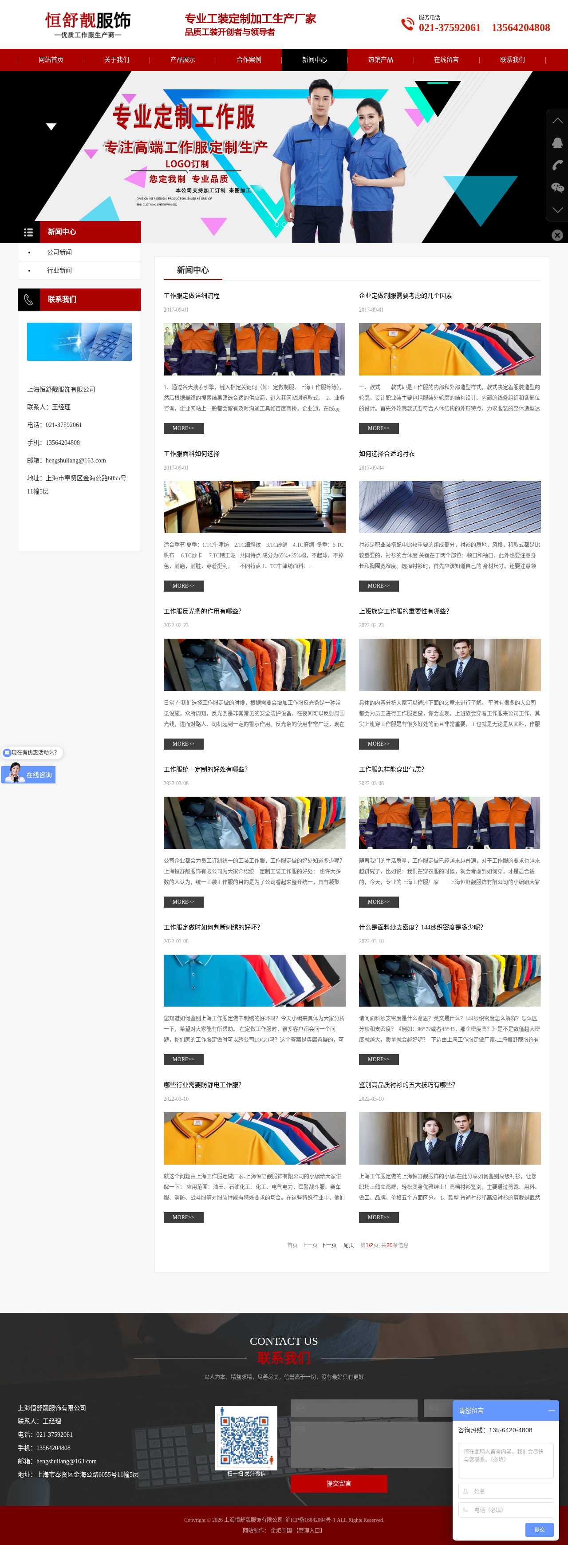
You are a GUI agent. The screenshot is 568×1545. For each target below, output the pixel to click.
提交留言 (339, 1483)
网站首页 (51, 59)
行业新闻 (59, 270)
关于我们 (116, 59)
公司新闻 (59, 252)
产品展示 (182, 59)
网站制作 (253, 1531)
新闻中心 (314, 59)
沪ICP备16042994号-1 (310, 1520)
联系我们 (512, 59)
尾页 (348, 1245)
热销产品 (380, 59)
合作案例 (249, 59)
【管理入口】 (309, 1531)
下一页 (329, 1245)
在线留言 (446, 59)
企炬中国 (281, 1531)
